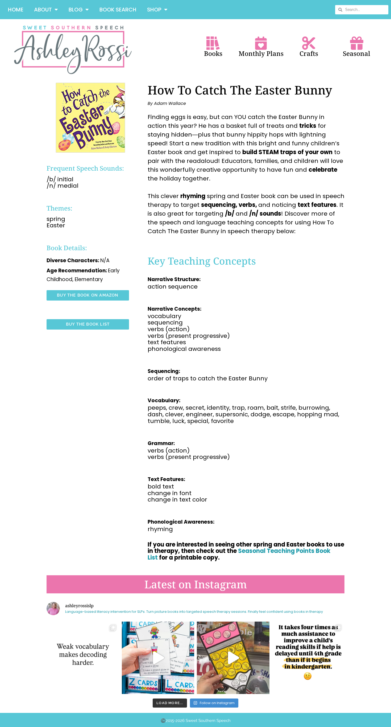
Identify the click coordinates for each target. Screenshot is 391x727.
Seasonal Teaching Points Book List (239, 554)
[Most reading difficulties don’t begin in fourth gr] (308, 658)
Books (213, 53)
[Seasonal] (356, 43)
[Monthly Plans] (261, 43)
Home (15, 9)
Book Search (117, 9)
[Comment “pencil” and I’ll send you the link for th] (233, 658)
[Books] (213, 43)
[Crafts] (308, 43)
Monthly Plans (261, 53)
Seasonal (356, 53)
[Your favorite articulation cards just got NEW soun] (158, 658)
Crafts (309, 53)
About (43, 9)
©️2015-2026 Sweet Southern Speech (196, 720)
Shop (154, 9)
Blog (76, 9)
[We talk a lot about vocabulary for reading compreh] (83, 658)
